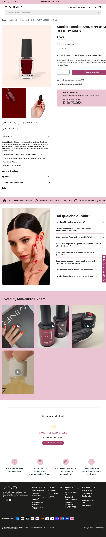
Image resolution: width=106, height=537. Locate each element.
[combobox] (53, 12)
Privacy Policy (88, 528)
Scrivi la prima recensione (53, 443)
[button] (26, 136)
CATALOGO (12, 20)
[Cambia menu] (6, 7)
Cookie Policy (99, 528)
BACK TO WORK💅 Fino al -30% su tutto (53, 2)
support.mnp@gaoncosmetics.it (33, 527)
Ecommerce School (12, 529)
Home (4, 20)
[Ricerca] (98, 12)
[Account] (89, 7)
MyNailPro (9, 527)
